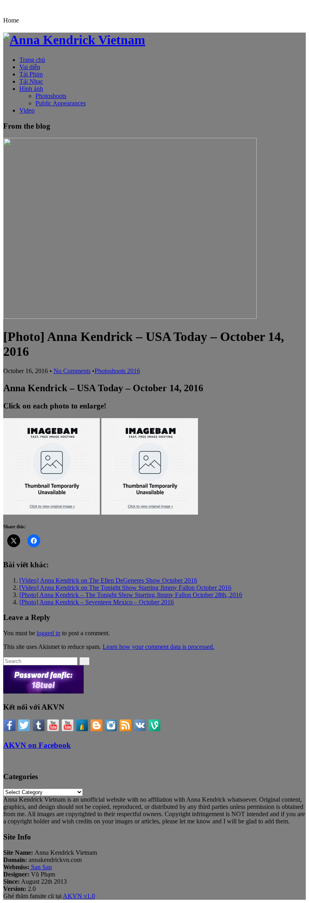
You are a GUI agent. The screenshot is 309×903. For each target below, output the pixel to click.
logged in (48, 633)
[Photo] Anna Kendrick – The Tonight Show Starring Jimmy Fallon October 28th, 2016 (130, 594)
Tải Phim (31, 74)
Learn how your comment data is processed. (158, 646)
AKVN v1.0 (79, 896)
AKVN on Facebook (37, 745)
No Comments (72, 370)
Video (27, 110)
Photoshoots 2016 (117, 370)
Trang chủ (32, 59)
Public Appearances (60, 103)
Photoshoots (50, 95)
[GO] (84, 661)
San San (40, 867)
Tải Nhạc (31, 81)
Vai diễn (29, 67)
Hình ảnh (31, 88)
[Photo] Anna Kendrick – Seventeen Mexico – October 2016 (96, 602)
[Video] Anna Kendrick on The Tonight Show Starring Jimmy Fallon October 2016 (125, 587)
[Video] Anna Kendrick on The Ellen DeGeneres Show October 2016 (108, 580)
